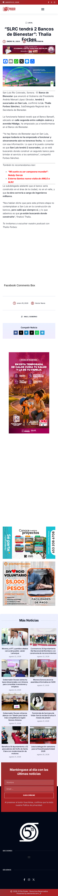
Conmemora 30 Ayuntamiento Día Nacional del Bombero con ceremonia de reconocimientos (43, 650)
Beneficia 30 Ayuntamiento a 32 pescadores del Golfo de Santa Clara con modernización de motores (15, 750)
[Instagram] (54, 2)
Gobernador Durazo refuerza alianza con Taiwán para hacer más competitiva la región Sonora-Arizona (15, 716)
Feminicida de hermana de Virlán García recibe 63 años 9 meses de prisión (43, 715)
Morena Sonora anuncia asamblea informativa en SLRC (43, 681)
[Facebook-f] (48, 2)
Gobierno (33, 317)
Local (30, 23)
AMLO (26, 317)
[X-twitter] (51, 2)
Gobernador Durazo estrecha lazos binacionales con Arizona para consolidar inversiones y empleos (15, 683)
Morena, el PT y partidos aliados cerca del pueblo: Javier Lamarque (15, 650)
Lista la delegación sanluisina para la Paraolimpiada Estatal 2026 (43, 748)
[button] (42, 9)
